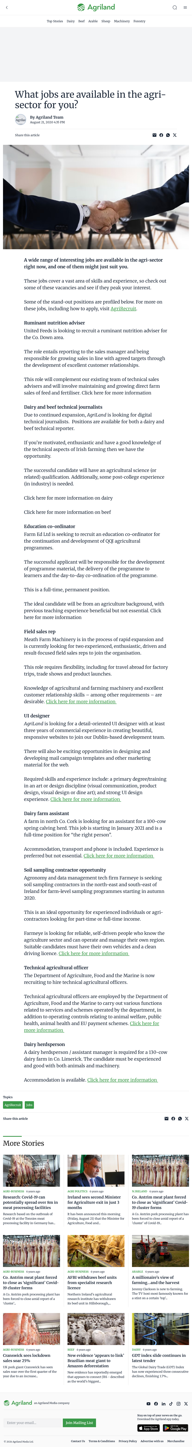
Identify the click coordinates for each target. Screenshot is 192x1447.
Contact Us (78, 1441)
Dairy (71, 21)
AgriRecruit (123, 309)
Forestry (139, 21)
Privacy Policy (128, 1441)
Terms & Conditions (102, 1441)
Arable (93, 21)
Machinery (122, 21)
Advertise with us (152, 1441)
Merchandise (175, 1441)
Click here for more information (81, 702)
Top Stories (55, 21)
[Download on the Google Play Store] (175, 1428)
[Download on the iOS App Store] (148, 1428)
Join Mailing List (79, 1423)
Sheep (105, 21)
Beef (81, 21)
